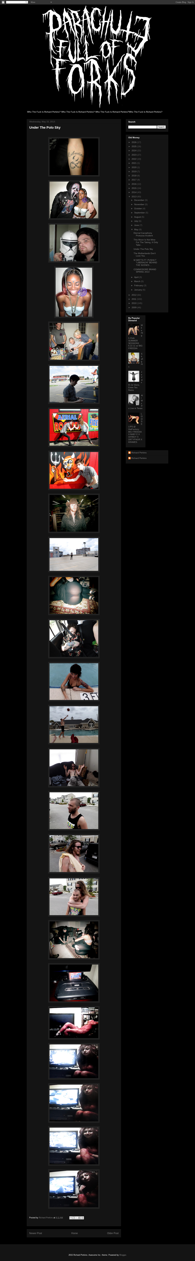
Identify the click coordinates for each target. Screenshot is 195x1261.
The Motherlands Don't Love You (145, 254)
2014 (134, 192)
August (138, 217)
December (139, 200)
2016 (134, 184)
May (136, 229)
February (139, 285)
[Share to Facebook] (79, 1217)
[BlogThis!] (73, 1217)
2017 (134, 180)
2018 (134, 175)
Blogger (122, 1255)
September (139, 212)
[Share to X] (76, 1217)
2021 (134, 163)
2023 (134, 155)
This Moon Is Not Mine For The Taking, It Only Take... (146, 242)
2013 (134, 196)
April (136, 277)
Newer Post (35, 1233)
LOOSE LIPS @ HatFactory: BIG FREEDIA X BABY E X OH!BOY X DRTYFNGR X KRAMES (135, 428)
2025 (134, 146)
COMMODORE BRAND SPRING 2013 (145, 270)
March (137, 281)
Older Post (113, 1233)
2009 (134, 307)
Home (74, 1233)
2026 (134, 142)
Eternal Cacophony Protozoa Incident (143, 234)
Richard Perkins (139, 452)
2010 (134, 303)
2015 (134, 188)
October (138, 208)
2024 (134, 150)
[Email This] (70, 1217)
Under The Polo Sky (143, 249)
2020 (134, 167)
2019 (134, 171)
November (139, 204)
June (137, 225)
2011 (134, 299)
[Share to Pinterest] (82, 1217)
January (138, 289)
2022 (134, 159)
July (136, 221)
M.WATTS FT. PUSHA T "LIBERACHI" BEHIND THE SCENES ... (145, 262)
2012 (134, 295)
